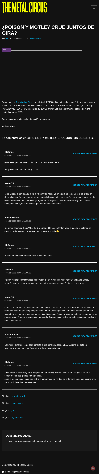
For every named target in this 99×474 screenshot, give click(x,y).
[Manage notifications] (93, 468)
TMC (7, 39)
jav (13, 410)
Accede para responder (85, 154)
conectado (31, 441)
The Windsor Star (24, 102)
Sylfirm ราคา (17, 418)
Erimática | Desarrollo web (17, 472)
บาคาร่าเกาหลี (18, 396)
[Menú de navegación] (94, 8)
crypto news (17, 403)
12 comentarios (35, 39)
